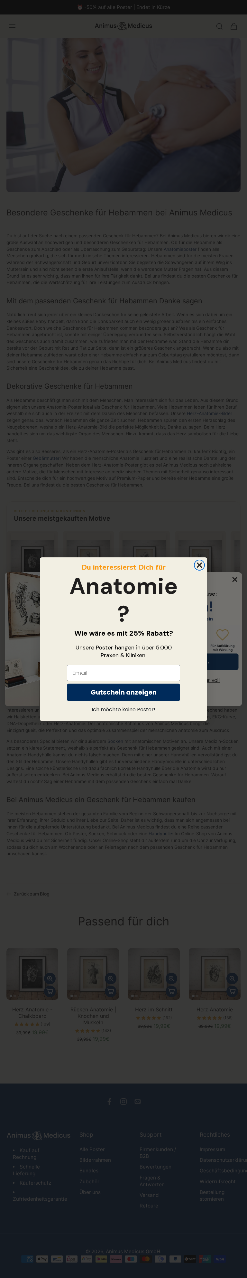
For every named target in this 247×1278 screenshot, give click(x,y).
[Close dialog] (199, 565)
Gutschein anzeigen (124, 692)
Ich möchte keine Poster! (123, 709)
